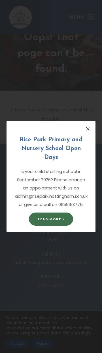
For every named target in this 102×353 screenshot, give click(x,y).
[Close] (88, 129)
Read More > (51, 219)
